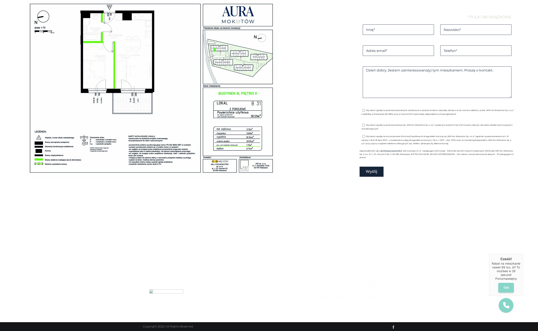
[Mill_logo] (166, 291)
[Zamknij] (523, 254)
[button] (506, 305)
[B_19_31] (152, 177)
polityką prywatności (391, 151)
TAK (506, 287)
